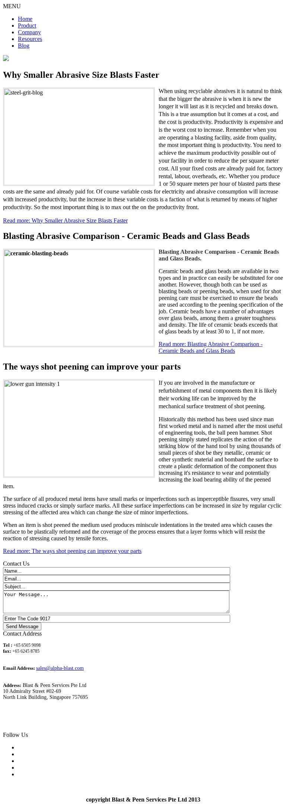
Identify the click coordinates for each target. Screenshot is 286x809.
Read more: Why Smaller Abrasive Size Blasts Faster (65, 220)
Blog (23, 45)
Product (27, 25)
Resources (30, 39)
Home (25, 19)
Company (29, 32)
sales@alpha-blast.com (60, 668)
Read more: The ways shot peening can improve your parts (72, 551)
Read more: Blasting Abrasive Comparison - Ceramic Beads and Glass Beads (211, 347)
